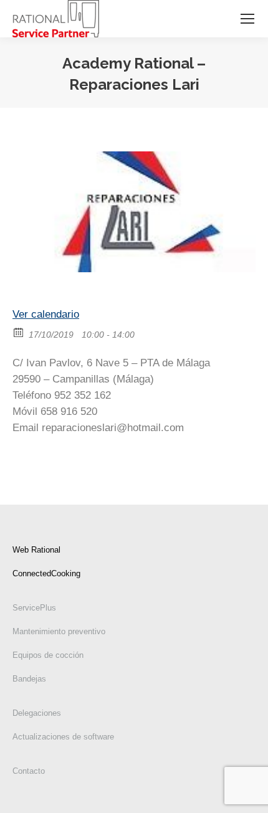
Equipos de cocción (48, 655)
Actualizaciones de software (63, 736)
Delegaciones (36, 713)
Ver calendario (45, 314)
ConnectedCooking (46, 573)
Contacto (28, 771)
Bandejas (29, 678)
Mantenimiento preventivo (58, 631)
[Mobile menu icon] (247, 19)
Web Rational (36, 549)
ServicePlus (34, 607)
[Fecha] (19, 332)
